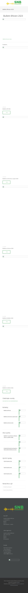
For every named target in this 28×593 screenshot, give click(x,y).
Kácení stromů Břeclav (7, 490)
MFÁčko (18, 582)
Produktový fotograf (7, 487)
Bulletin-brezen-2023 (7, 39)
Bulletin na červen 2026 (8, 248)
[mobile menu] (26, 3)
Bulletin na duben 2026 (8, 388)
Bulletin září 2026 (6, 109)
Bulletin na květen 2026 (8, 318)
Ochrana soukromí (20, 583)
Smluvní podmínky (14, 585)
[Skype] (11, 587)
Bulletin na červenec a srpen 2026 (10, 178)
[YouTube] (15, 587)
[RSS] (17, 587)
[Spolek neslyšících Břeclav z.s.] (14, 3)
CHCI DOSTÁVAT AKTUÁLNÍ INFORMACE (10, 401)
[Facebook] (13, 587)
